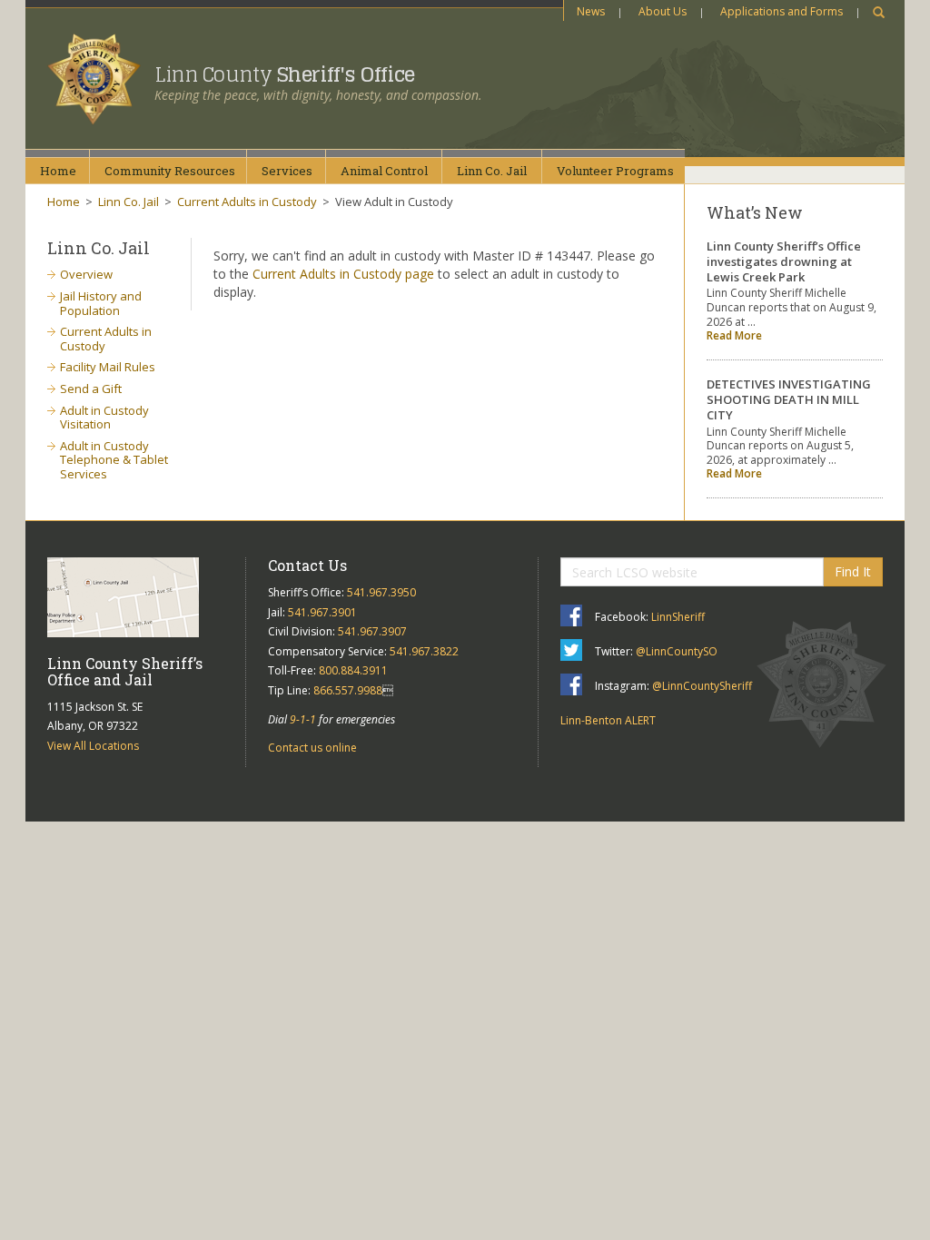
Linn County (284, 74)
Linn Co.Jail (492, 170)
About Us (662, 11)
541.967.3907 (372, 631)
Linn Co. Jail (128, 201)
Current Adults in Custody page (343, 273)
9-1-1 (303, 719)
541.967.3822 (424, 651)
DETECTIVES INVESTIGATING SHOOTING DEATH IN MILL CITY (789, 399)
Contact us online (312, 747)
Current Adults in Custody (247, 201)
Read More (734, 335)
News (591, 11)
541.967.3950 (381, 592)
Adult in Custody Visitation (104, 417)
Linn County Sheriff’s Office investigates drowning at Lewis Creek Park (784, 261)
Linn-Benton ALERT (608, 720)
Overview (86, 274)
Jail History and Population (101, 303)
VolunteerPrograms (615, 170)
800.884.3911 (353, 670)
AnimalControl (384, 170)
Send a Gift (91, 388)
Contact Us (307, 565)
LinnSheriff (678, 617)
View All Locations (93, 745)
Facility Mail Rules (107, 367)
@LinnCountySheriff (702, 686)
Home (58, 170)
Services (287, 170)
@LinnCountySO (676, 651)
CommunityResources (169, 170)
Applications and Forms (781, 11)
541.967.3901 (322, 612)
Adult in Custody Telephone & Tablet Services (114, 460)
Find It (853, 571)
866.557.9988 (347, 690)
